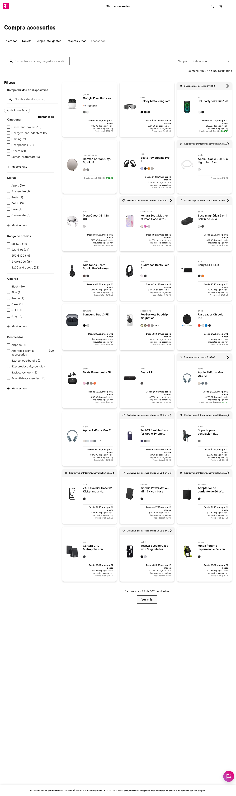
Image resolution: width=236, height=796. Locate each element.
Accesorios (98, 41)
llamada (212, 6)
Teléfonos (10, 41)
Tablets (26, 41)
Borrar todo (46, 116)
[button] (229, 6)
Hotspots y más (75, 41)
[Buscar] (11, 61)
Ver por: (183, 61)
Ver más (147, 599)
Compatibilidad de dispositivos (27, 90)
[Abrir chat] (228, 776)
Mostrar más (19, 166)
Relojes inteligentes (48, 41)
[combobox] (38, 61)
